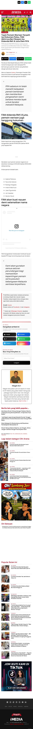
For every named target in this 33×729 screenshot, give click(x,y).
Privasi (15, 706)
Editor (10, 706)
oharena (25, 433)
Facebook (16, 307)
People (11, 724)
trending (3, 434)
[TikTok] (13, 702)
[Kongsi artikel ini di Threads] (19, 2)
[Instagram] (10, 702)
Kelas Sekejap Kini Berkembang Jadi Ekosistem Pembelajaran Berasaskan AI (15, 424)
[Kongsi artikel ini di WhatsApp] (29, 2)
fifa (13, 433)
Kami (6, 706)
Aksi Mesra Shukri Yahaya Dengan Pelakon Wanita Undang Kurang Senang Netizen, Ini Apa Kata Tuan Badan (16, 412)
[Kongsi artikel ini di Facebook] (22, 2)
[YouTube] (22, 702)
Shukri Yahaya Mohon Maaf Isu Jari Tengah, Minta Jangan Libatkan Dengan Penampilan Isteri (15, 428)
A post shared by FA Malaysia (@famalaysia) (17, 248)
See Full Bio (22, 401)
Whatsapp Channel (16, 311)
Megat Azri (12, 52)
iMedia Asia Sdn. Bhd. (18, 724)
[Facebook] (7, 702)
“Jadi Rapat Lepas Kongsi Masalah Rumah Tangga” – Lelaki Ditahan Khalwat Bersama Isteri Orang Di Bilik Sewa (16, 419)
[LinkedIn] (25, 702)
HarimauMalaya (18, 433)
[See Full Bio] (27, 401)
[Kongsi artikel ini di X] (25, 2)
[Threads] (16, 702)
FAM (11, 433)
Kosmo (13, 72)
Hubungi (26, 706)
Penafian (20, 706)
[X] (19, 702)
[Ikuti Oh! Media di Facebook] (27, 12)
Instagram (26, 307)
